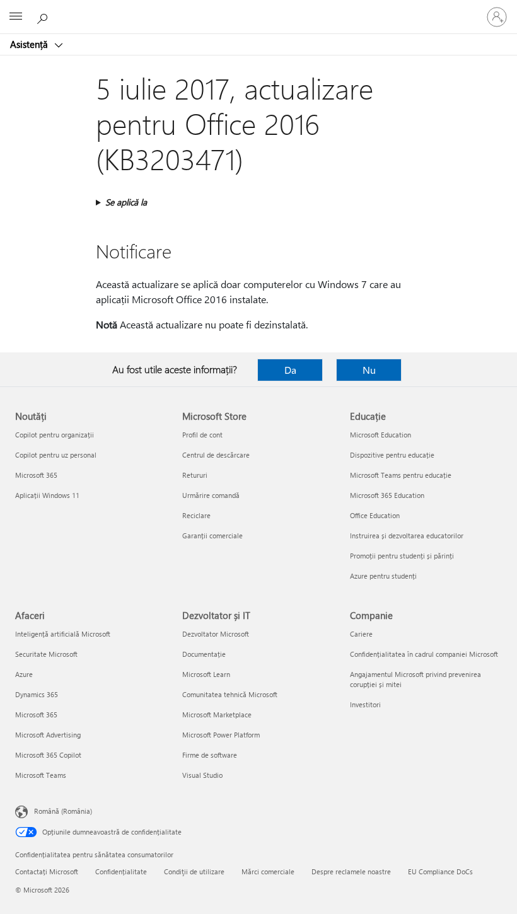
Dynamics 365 (36, 694)
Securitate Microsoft (46, 654)
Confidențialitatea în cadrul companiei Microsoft (424, 654)
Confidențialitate (121, 871)
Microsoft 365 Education (387, 495)
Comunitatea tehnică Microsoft (229, 694)
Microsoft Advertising (48, 734)
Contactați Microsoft (46, 871)
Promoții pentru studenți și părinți (402, 555)
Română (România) (63, 811)
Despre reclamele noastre (351, 871)
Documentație (204, 654)
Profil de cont (202, 434)
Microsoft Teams (40, 775)
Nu (369, 369)
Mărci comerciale (267, 871)
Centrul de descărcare (216, 455)
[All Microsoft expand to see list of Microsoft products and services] (16, 17)
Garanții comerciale (212, 535)
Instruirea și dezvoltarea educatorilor (406, 535)
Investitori (365, 704)
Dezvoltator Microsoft (215, 634)
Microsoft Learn (206, 674)
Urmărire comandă (211, 495)
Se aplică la (126, 202)
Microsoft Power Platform (221, 734)
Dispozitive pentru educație (392, 455)
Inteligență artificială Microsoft (62, 634)
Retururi (194, 475)
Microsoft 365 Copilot (48, 755)
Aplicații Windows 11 (47, 495)
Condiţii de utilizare (194, 871)
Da (290, 369)
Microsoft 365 (36, 475)
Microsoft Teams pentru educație (400, 475)
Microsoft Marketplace (217, 714)
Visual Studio (202, 775)
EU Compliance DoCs (440, 871)
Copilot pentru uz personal (55, 455)
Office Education (375, 515)
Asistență (30, 44)
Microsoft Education (380, 434)
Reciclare (196, 515)
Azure (24, 674)
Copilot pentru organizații (54, 434)
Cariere (361, 634)
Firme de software (209, 755)
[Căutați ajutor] (44, 16)
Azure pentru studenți (383, 576)
